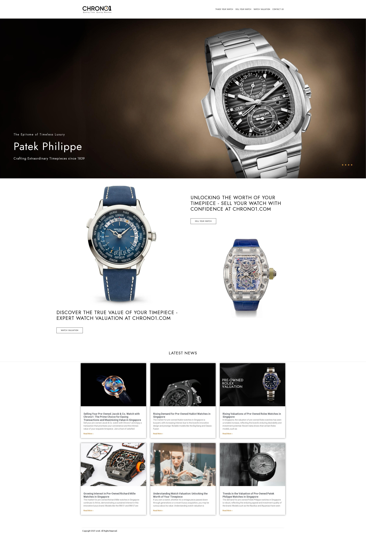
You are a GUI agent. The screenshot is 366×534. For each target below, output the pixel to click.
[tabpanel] (183, 98)
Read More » (88, 434)
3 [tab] (348, 165)
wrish (98, 530)
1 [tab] (342, 165)
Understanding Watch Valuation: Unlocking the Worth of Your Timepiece (180, 495)
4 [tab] (351, 165)
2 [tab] (345, 165)
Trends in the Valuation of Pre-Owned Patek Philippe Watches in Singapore (248, 495)
